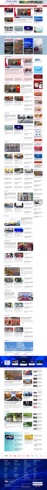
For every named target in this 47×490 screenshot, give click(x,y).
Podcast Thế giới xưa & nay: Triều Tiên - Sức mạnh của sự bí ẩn (18, 445)
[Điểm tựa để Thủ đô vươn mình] (38, 123)
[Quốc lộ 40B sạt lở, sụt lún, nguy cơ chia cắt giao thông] (18, 170)
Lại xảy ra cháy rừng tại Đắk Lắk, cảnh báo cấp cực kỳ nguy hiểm (27, 268)
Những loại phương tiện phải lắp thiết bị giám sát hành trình (38, 137)
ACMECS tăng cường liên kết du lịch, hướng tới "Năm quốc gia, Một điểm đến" (8, 234)
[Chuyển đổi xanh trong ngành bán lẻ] (35, 421)
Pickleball (35, 476)
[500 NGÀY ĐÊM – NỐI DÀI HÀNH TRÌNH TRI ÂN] (38, 116)
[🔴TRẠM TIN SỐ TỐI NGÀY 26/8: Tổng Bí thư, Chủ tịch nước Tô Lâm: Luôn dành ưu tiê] (28, 70)
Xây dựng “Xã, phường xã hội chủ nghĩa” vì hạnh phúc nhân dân (18, 440)
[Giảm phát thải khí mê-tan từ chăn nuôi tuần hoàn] (13, 418)
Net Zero (31, 364)
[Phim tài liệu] (40, 361)
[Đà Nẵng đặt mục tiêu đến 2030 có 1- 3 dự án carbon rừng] (35, 418)
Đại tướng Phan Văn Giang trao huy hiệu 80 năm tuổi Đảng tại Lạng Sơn (28, 109)
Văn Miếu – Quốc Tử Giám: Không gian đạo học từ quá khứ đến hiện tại (38, 440)
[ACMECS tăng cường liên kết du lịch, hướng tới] (8, 230)
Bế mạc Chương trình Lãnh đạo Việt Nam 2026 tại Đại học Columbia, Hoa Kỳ (27, 398)
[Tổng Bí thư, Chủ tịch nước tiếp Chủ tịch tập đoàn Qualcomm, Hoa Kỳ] (8, 10)
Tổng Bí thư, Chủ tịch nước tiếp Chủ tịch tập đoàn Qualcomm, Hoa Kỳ (8, 14)
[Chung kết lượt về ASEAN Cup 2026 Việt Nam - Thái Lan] (38, 156)
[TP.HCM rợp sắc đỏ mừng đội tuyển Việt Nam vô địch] (12, 321)
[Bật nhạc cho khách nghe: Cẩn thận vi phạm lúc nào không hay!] (18, 255)
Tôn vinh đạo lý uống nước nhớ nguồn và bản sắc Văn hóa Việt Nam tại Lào (28, 126)
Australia (38, 394)
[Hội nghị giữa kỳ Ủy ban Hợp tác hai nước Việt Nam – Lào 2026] (27, 381)
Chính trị (6, 460)
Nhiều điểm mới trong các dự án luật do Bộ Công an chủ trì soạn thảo (28, 258)
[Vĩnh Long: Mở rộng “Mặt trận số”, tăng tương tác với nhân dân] (8, 98)
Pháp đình (15, 471)
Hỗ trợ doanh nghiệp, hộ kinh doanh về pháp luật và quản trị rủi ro (8, 259)
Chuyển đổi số (26, 476)
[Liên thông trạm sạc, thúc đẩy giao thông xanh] (35, 425)
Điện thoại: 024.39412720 (37, 484)
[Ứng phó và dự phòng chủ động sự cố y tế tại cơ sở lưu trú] (18, 205)
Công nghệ (26, 474)
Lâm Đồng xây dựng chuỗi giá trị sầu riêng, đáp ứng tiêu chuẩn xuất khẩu (28, 155)
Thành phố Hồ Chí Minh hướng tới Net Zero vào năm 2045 (39, 429)
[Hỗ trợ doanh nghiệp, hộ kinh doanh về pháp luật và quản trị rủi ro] (8, 255)
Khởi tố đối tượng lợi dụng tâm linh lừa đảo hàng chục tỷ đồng (10, 243)
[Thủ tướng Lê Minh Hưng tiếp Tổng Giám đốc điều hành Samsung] (12, 89)
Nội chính (5, 461)
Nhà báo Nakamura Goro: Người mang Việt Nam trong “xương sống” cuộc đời (38, 205)
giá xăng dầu (31, 340)
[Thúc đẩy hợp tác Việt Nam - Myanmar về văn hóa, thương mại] (35, 396)
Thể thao (35, 474)
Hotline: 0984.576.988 (37, 482)
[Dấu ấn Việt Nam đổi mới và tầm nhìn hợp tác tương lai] (27, 403)
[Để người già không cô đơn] (38, 102)
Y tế (34, 467)
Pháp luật (16, 467)
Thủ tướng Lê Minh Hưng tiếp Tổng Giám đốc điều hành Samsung (26, 86)
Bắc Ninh (38, 373)
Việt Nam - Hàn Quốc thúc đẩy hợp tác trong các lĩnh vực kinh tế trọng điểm (18, 160)
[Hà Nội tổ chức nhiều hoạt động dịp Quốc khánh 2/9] (38, 141)
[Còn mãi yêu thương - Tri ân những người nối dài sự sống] (8, 205)
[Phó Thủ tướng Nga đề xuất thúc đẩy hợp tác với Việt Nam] (35, 400)
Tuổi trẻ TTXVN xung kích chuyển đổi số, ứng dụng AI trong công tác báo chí (9, 293)
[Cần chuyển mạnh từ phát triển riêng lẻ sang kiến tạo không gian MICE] (12, 221)
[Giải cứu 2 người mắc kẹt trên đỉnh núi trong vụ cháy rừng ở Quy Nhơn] (8, 280)
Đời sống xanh (16, 477)
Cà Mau (38, 374)
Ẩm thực (5, 477)
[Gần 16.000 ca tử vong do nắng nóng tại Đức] (28, 28)
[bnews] (32, 456)
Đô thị (5, 471)
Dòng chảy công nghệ (15, 364)
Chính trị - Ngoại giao (7, 462)
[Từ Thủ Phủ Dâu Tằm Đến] (28, 437)
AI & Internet (25, 475)
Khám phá (5, 478)
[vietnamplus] (23, 456)
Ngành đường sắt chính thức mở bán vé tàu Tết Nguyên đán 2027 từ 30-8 (27, 145)
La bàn (34, 472)
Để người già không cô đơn (37, 104)
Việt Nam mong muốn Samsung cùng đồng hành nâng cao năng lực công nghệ (23, 19)
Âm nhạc (35, 462)
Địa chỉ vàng (35, 471)
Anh (37, 391)
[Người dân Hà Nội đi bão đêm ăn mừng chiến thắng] (8, 329)
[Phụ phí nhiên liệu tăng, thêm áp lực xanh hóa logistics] (27, 424)
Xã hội (5, 467)
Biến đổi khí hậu (16, 475)
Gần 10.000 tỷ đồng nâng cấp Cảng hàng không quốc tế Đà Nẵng (18, 179)
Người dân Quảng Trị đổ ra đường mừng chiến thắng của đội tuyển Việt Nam (28, 337)
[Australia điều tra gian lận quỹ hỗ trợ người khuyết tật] (8, 28)
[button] (19, 34)
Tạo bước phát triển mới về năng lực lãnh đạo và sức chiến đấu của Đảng (28, 105)
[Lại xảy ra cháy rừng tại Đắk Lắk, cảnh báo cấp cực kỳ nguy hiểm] (12, 271)
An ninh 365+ (7, 364)
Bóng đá (35, 475)
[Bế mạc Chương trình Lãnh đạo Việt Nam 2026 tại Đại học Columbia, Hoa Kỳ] (27, 393)
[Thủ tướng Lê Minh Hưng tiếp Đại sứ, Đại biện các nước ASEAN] (38, 10)
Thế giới (15, 460)
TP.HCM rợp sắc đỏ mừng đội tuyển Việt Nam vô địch (26, 318)
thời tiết (24, 340)
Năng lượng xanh (16, 476)
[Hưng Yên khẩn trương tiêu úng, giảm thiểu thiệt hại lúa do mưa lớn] (18, 280)
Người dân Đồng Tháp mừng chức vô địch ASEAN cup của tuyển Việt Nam (28, 332)
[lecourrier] (19, 456)
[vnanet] (6, 456)
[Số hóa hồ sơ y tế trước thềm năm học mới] (8, 305)
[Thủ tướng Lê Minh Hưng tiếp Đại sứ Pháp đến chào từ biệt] (8, 19)
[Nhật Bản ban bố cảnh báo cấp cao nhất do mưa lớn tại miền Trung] (25, 119)
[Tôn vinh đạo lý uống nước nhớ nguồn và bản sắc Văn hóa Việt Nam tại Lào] (8, 170)
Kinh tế (25, 460)
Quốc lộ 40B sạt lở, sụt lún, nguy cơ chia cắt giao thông (39, 386)
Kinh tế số (25, 461)
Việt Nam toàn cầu (23, 364)
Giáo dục (25, 467)
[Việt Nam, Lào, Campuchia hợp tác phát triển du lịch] (18, 230)
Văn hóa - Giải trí (37, 460)
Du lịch (5, 474)
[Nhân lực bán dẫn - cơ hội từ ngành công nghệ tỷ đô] (38, 94)
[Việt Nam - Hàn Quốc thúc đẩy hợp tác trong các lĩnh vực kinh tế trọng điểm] (18, 156)
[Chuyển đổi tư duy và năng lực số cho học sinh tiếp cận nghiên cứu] (28, 170)
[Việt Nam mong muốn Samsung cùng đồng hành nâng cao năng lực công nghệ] (23, 13)
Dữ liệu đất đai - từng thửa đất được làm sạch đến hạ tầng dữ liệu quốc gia (9, 441)
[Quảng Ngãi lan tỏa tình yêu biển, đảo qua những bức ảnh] (27, 372)
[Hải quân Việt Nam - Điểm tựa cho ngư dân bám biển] (38, 18)
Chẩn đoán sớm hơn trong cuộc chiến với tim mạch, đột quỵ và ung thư (28, 204)
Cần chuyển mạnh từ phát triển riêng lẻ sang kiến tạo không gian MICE (27, 219)
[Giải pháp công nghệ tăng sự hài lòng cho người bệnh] (18, 305)
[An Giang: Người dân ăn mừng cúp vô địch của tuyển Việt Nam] (18, 329)
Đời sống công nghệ (26, 477)
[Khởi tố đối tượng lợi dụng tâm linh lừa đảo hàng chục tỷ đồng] (25, 246)
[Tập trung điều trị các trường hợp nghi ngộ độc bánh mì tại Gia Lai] (25, 197)
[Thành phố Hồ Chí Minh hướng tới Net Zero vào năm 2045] (35, 429)
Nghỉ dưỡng (6, 476)
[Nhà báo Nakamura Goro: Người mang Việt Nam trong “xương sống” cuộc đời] (38, 201)
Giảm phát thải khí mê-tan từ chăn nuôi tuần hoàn (13, 424)
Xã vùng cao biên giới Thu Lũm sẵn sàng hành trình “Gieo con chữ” (28, 187)
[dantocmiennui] (41, 456)
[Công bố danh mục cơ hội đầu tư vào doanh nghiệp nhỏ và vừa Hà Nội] (8, 156)
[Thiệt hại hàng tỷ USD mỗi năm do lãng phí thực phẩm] (27, 415)
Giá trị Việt (35, 461)
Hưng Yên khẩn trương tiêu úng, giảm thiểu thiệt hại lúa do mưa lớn (18, 284)
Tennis (34, 477)
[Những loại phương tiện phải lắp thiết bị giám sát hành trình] (38, 133)
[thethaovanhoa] (15, 456)
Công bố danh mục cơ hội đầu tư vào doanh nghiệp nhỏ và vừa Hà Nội (8, 160)
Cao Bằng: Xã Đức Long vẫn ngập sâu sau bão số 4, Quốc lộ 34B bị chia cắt (28, 283)
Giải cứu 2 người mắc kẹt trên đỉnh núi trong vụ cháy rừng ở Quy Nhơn (8, 284)
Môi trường (16, 474)
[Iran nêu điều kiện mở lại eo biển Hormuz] (8, 127)
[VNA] (9, 4)
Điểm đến (5, 475)
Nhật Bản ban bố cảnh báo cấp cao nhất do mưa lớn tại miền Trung (10, 116)
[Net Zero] (31, 362)
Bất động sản (25, 462)
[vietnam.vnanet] (28, 456)
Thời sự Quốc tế (16, 461)
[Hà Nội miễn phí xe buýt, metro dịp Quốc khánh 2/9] (38, 163)
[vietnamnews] (36, 456)
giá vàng (27, 340)
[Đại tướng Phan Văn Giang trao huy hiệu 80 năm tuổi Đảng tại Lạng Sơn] (35, 382)
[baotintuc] (10, 456)
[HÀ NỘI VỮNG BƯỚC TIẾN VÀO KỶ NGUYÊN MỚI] (38, 108)
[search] (37, 6)
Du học (25, 471)
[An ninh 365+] (7, 362)
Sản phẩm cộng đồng (27, 478)
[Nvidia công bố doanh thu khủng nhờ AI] (18, 28)
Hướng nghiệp (26, 472)
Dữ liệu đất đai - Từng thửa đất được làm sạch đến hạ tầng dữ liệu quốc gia (38, 445)
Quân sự (15, 462)
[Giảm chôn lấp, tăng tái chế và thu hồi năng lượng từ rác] (35, 414)
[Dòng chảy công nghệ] (15, 362)
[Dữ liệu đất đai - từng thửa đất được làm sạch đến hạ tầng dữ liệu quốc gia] (9, 437)
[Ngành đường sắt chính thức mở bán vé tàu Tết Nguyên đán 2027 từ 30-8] (12, 147)
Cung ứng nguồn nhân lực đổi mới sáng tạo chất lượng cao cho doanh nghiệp (38, 213)
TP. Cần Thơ (38, 370)
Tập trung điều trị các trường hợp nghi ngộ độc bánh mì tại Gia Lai (10, 194)
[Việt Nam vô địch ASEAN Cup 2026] (38, 149)
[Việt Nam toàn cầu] (23, 362)
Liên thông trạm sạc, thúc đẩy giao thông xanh (39, 425)
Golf (34, 478)
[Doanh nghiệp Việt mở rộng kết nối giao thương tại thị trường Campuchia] (35, 392)
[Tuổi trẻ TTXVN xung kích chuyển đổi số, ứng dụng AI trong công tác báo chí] (25, 296)
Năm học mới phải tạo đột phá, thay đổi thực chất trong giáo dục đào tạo (28, 183)
